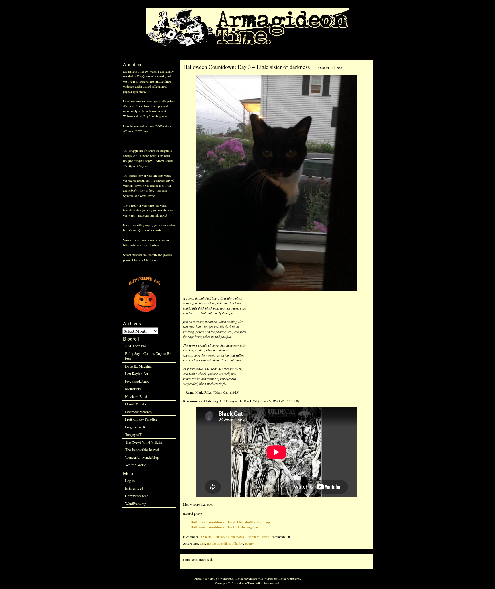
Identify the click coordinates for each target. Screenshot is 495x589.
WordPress (226, 578)
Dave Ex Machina (138, 366)
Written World (135, 464)
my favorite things (219, 543)
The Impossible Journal (142, 449)
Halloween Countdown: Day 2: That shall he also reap (230, 521)
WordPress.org (135, 503)
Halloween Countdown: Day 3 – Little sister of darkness (246, 67)
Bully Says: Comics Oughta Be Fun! (148, 356)
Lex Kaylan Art (136, 373)
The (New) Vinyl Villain (143, 442)
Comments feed (136, 495)
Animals (205, 537)
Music (266, 537)
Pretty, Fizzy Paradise (141, 419)
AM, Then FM (135, 345)
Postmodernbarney (138, 411)
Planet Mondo (135, 404)
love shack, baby (137, 381)
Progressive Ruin (137, 426)
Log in (130, 480)
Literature (252, 537)
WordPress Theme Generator (282, 578)
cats (202, 543)
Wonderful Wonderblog (142, 457)
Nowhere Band (136, 396)
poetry (249, 543)
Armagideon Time (242, 583)
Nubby (238, 543)
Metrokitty (133, 388)
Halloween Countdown (228, 537)
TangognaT (133, 434)
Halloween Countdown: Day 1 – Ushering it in (224, 527)
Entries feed (134, 488)
